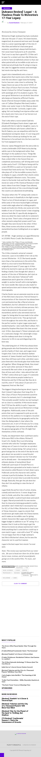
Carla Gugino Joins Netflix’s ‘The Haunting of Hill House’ (19, 676)
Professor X (7, 573)
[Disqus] (20, 610)
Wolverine (6, 578)
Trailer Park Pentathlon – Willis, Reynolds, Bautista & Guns (20, 681)
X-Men (15, 578)
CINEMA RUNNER (29, 745)
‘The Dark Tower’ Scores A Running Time (16, 685)
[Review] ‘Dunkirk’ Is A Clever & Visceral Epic (17, 654)
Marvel (24, 570)
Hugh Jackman (8, 570)
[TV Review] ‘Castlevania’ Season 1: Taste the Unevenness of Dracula (12, 720)
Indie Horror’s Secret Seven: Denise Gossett (17, 667)
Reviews (17, 573)
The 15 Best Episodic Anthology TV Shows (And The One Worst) (20, 663)
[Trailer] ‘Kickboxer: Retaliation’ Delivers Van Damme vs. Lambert (20, 658)
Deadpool (19, 567)
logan (17, 570)
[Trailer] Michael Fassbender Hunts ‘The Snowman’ (19, 651)
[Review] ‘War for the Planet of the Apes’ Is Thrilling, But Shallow (15, 713)
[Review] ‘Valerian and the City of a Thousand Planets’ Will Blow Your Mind (18, 671)
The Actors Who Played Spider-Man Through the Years (19, 647)
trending (25, 575)
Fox (27, 567)
